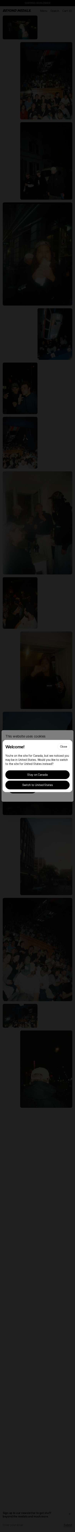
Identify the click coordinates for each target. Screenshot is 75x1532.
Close (63, 746)
